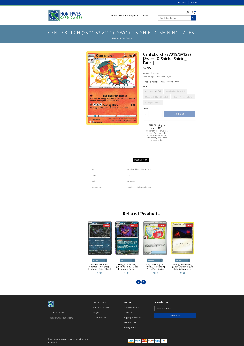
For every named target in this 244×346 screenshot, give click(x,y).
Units (145, 109)
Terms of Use (130, 322)
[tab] (141, 160)
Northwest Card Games (122, 38)
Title (145, 86)
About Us (128, 312)
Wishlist (193, 2)
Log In (96, 312)
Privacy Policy (130, 327)
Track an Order (100, 317)
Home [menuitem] (114, 15)
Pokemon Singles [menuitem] (127, 15)
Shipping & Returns (132, 317)
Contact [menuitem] (144, 15)
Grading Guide (172, 81)
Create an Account (101, 307)
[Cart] (193, 12)
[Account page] (188, 12)
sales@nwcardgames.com (61, 317)
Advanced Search (131, 307)
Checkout (182, 2)
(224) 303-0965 (57, 312)
